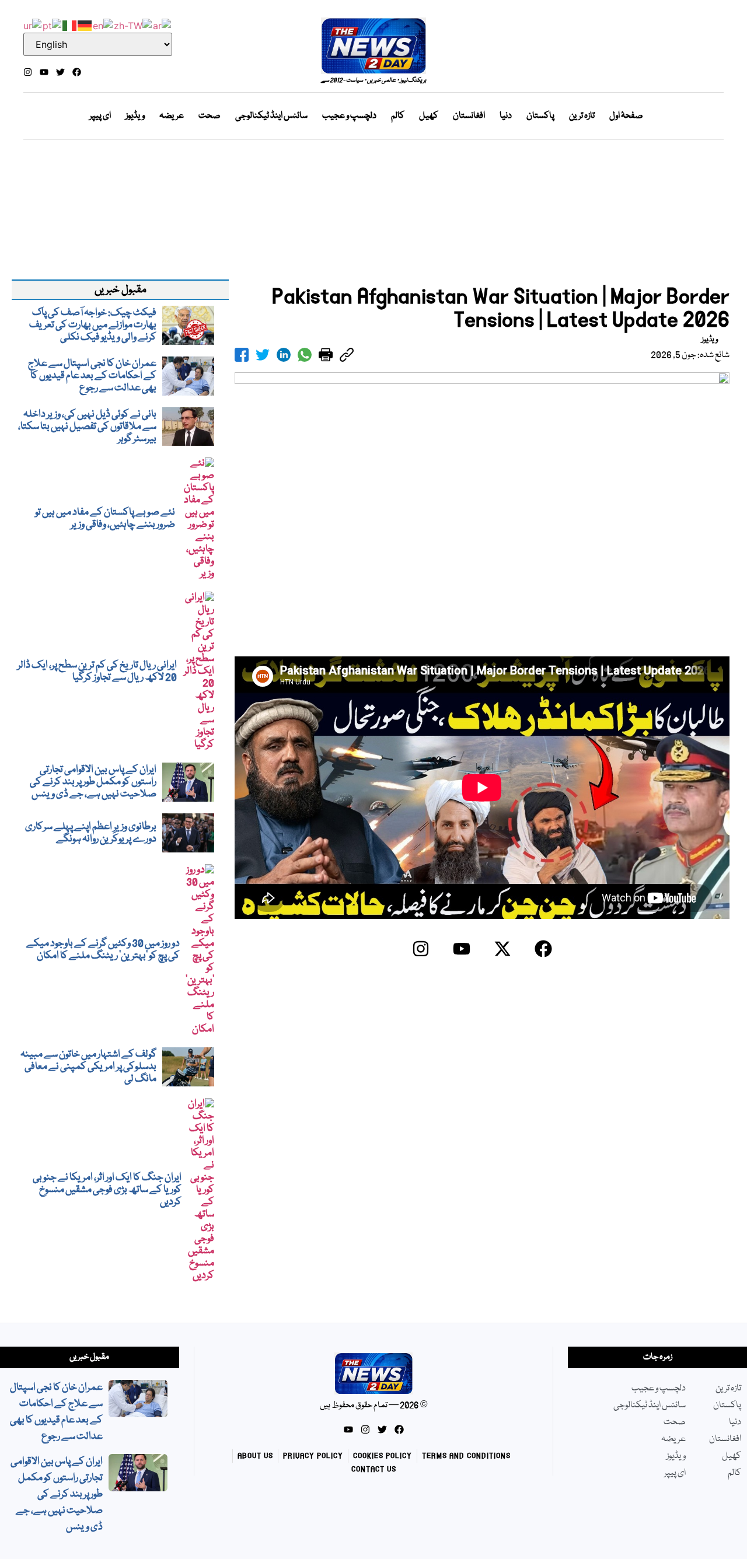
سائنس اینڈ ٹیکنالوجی (271, 116)
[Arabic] (162, 24)
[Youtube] (44, 72)
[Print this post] (326, 355)
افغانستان (469, 116)
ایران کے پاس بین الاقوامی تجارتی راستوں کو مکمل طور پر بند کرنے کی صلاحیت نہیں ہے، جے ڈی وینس (57, 1494)
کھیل (428, 116)
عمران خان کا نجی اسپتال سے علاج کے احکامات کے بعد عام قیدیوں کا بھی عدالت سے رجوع (56, 1412)
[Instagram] (27, 72)
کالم (397, 116)
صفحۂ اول (626, 116)
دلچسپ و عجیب (349, 116)
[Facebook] (76, 72)
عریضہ (171, 116)
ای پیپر (100, 116)
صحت (209, 116)
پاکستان (540, 116)
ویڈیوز (135, 116)
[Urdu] (33, 24)
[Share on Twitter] (263, 355)
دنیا (506, 116)
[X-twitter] (502, 948)
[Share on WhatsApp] (305, 355)
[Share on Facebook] (242, 355)
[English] (103, 24)
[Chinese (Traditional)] (133, 24)
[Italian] (70, 24)
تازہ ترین (582, 116)
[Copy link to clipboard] (347, 355)
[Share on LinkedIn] (284, 355)
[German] (85, 24)
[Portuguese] (52, 24)
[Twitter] (60, 72)
